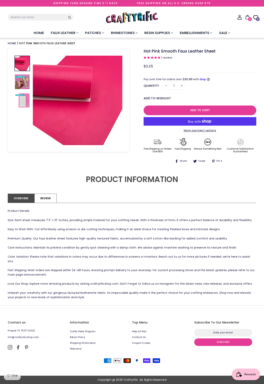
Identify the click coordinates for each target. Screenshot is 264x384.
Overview (21, 198)
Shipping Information (83, 343)
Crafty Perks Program (83, 331)
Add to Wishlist (157, 98)
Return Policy (77, 337)
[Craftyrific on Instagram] (10, 347)
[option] (77, 100)
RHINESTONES (123, 32)
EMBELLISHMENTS (195, 32)
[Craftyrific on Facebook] (18, 347)
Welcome (75, 348)
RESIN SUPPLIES (157, 32)
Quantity (151, 85)
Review (45, 198)
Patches (93, 32)
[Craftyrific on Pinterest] (26, 347)
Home (39, 32)
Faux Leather (63, 32)
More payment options (200, 130)
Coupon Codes (141, 343)
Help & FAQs (139, 331)
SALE (223, 32)
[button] (152, 58)
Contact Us (139, 337)
